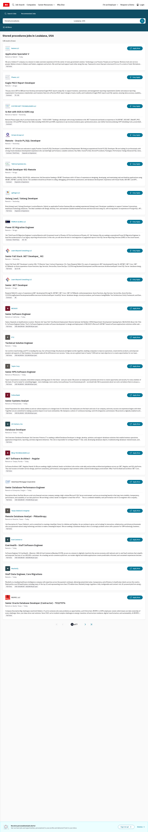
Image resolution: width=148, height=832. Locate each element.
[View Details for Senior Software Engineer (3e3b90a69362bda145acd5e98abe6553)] (74, 316)
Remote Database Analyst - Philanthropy (25, 516)
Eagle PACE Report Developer (20, 82)
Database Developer (15, 429)
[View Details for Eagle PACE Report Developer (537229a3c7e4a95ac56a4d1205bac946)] (74, 85)
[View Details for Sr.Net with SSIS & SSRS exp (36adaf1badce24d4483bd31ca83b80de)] (74, 114)
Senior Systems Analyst (17, 400)
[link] (56, 624)
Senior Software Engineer (18, 314)
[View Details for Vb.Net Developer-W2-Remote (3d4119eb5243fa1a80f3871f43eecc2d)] (74, 172)
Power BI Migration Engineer (19, 227)
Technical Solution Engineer (19, 342)
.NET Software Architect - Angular (22, 458)
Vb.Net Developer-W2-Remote (20, 169)
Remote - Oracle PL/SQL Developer (23, 140)
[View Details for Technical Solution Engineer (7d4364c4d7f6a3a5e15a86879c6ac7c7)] (74, 345)
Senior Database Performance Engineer (25, 487)
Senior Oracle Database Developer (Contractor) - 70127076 (35, 603)
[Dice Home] (6, 5)
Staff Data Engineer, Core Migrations (23, 574)
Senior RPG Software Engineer (20, 371)
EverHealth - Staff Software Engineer (24, 545)
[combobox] (34, 20)
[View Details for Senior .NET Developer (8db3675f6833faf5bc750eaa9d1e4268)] (74, 288)
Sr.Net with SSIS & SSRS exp (19, 111)
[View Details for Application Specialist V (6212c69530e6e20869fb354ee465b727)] (74, 56)
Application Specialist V (17, 53)
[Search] (142, 21)
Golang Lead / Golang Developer (21, 198)
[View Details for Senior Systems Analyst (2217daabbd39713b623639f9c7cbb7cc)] (74, 403)
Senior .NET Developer (16, 285)
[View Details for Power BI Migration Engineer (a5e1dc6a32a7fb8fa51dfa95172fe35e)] (74, 230)
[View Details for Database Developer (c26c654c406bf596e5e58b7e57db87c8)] (74, 432)
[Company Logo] (7, 48)
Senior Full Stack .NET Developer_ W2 (24, 256)
